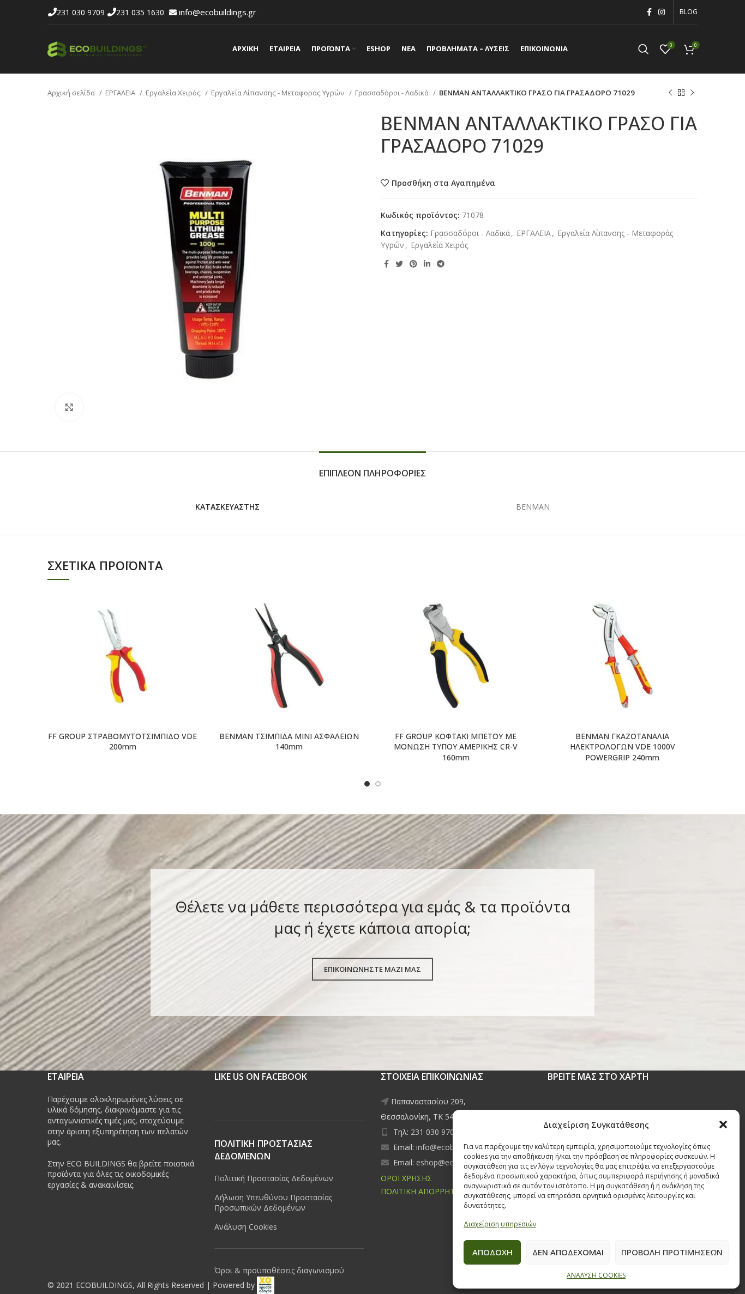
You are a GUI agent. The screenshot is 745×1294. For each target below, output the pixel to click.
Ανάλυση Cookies (245, 1227)
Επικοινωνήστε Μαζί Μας (372, 969)
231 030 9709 (82, 12)
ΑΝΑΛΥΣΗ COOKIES (596, 1275)
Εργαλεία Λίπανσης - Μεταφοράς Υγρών (278, 93)
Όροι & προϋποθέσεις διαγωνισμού (279, 1270)
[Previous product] (670, 93)
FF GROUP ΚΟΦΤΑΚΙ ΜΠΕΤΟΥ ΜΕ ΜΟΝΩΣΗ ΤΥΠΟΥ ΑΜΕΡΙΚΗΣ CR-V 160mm (456, 747)
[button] (723, 1124)
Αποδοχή (492, 1252)
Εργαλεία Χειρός (174, 93)
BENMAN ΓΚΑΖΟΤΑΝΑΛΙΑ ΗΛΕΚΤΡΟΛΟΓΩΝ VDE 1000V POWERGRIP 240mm (622, 747)
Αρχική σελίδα (72, 93)
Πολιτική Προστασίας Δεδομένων (273, 1178)
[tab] (372, 468)
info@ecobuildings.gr (217, 12)
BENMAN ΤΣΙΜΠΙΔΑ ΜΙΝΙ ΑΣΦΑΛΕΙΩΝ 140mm (289, 741)
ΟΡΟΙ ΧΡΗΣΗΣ (406, 1178)
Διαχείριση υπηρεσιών (500, 1224)
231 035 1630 (141, 12)
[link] (265, 1285)
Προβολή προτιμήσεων (672, 1252)
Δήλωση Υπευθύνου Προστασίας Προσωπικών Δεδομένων (273, 1202)
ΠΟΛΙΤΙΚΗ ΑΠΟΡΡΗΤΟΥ (423, 1191)
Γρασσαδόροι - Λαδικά (392, 93)
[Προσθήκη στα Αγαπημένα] (151, 598)
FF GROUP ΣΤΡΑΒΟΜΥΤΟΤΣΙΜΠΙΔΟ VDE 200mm (122, 741)
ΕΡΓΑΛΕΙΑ (121, 93)
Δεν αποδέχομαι (568, 1252)
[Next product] (692, 93)
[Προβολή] (69, 407)
